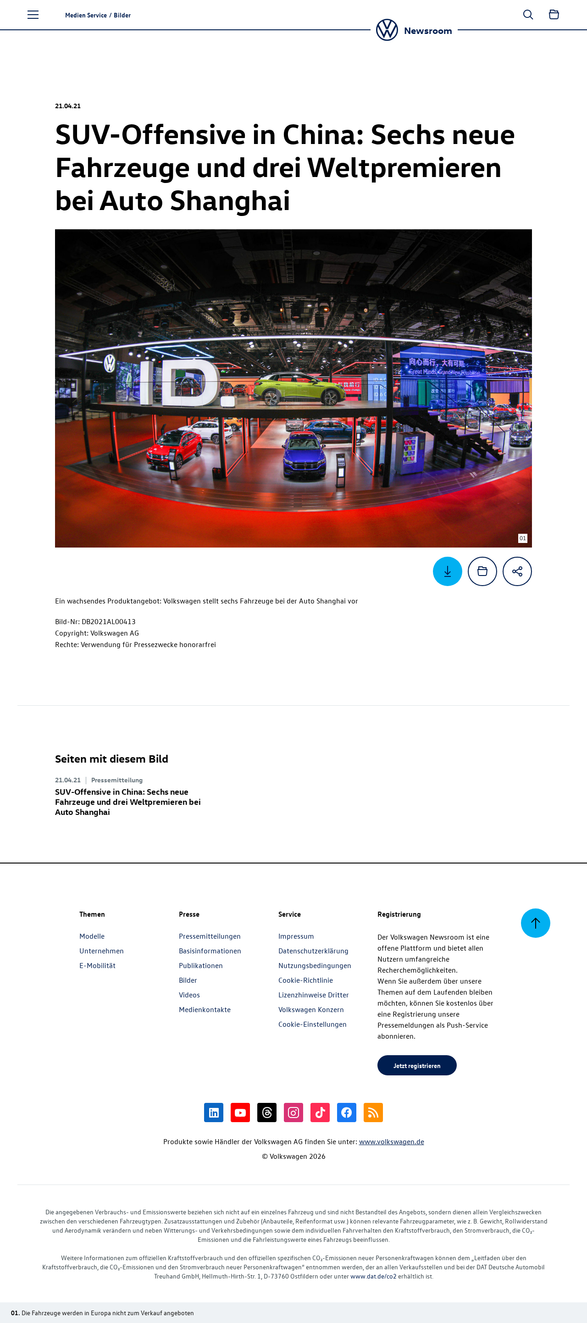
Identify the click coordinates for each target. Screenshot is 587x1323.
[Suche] (528, 14)
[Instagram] (293, 1112)
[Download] (447, 571)
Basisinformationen (210, 950)
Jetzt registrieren (417, 1065)
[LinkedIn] (213, 1112)
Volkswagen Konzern (311, 1009)
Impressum (296, 936)
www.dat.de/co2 (373, 1276)
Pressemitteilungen (210, 936)
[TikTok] (320, 1112)
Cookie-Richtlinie (305, 980)
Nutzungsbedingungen (314, 965)
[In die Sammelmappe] (482, 571)
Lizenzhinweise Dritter (313, 994)
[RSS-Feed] (373, 1112)
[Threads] (267, 1112)
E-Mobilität (97, 965)
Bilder (188, 980)
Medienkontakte (205, 1009)
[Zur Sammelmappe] (553, 14)
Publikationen (201, 965)
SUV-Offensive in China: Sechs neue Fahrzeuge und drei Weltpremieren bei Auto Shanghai (128, 801)
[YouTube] (240, 1112)
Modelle (92, 936)
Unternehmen (101, 950)
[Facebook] (346, 1112)
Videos (189, 994)
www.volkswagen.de (391, 1141)
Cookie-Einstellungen (312, 1024)
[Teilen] (517, 571)
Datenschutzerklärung (313, 950)
